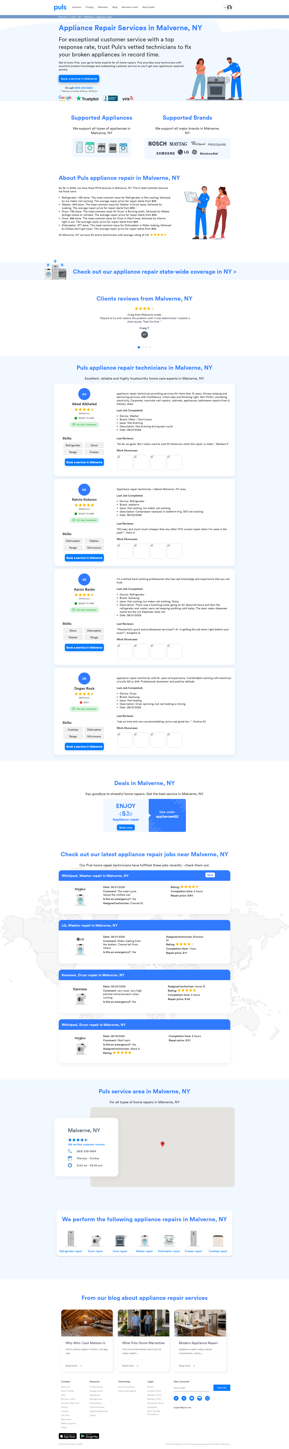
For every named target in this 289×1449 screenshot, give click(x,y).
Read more (72, 1365)
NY (79, 16)
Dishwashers (96, 1403)
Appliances (95, 1394)
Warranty (103, 7)
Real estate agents (127, 1390)
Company (65, 1381)
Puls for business (126, 1386)
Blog (114, 7)
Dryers (93, 1415)
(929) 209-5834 (83, 88)
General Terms (154, 1390)
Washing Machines (99, 1411)
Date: (107, 887)
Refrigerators (96, 1399)
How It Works (67, 1390)
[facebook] (176, 1398)
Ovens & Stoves (97, 1407)
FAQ (63, 1394)
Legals (150, 1381)
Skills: (67, 438)
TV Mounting (96, 1386)
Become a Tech (130, 7)
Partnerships (124, 1381)
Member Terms (154, 1394)
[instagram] (207, 1398)
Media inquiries (68, 1423)
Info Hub (65, 1415)
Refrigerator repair (70, 1251)
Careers (64, 1411)
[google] (199, 1398)
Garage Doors (96, 1390)
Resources (94, 1381)
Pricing (89, 7)
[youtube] (191, 1398)
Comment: (110, 891)
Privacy (150, 1386)
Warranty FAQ (154, 1399)
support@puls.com (182, 1407)
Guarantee (152, 1407)
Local (72, 16)
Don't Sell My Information (153, 1413)
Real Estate (149, 7)
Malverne (88, 16)
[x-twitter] (184, 1398)
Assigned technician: (116, 903)
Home (64, 1427)
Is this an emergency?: (117, 899)
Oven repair (120, 1251)
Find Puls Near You (70, 1403)
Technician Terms (155, 1403)
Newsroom (66, 1419)
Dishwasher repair (169, 1251)
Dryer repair (95, 1251)
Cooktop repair (218, 1251)
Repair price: (179, 895)
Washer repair (144, 1251)
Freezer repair (193, 1251)
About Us (65, 1386)
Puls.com (63, 16)
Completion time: (182, 891)
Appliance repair (104, 16)
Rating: (175, 887)
